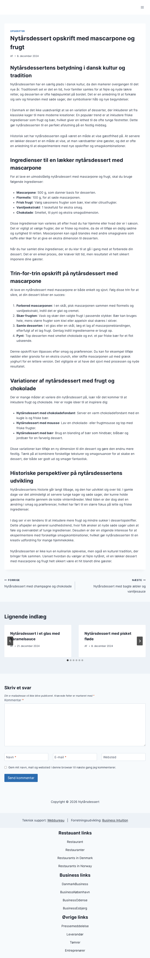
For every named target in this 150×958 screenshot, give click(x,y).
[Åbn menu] (142, 7)
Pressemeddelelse (75, 926)
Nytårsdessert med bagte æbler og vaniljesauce (119, 586)
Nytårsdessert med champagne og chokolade (38, 583)
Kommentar (14, 700)
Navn (11, 757)
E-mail (60, 757)
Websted (109, 757)
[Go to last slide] (10, 641)
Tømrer (75, 942)
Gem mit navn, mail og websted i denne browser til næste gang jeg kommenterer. (62, 767)
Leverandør (75, 934)
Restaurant (75, 842)
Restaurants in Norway (75, 866)
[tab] (68, 660)
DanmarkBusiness (75, 884)
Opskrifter (17, 31)
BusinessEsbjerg (75, 908)
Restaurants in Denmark (75, 858)
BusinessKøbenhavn (75, 892)
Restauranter (75, 850)
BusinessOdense (75, 900)
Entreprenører (75, 950)
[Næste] (140, 641)
